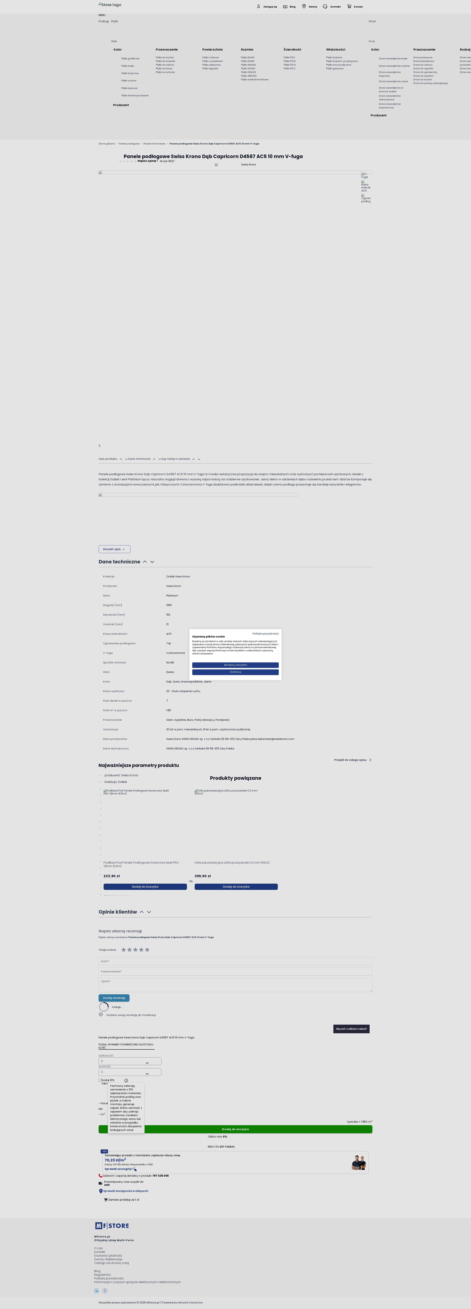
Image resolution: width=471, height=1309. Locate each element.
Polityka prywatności (266, 633)
